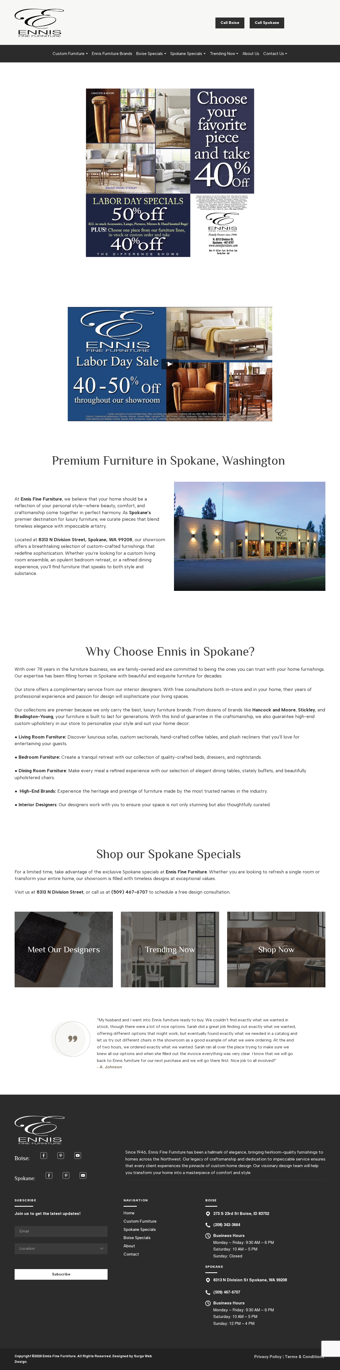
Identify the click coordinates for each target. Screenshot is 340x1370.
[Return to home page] (39, 23)
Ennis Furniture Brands (112, 53)
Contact (131, 1254)
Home (129, 1213)
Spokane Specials (186, 53)
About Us (251, 53)
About (129, 1246)
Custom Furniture (68, 53)
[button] (229, 23)
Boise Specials (149, 53)
